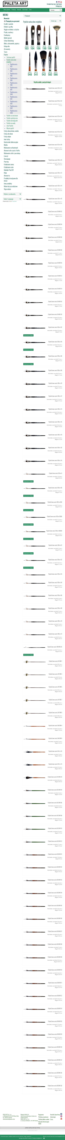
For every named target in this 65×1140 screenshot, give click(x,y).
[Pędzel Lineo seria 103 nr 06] (34, 132)
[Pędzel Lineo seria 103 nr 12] (34, 173)
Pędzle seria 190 (13, 79)
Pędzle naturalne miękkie (11, 61)
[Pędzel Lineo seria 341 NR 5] (34, 687)
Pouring (6, 161)
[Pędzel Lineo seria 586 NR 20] (34, 1047)
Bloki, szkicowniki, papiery (11, 43)
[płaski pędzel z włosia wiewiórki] (32, 36)
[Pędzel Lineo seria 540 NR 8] (34, 739)
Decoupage (7, 159)
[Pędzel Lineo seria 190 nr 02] (34, 560)
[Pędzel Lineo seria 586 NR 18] (34, 1034)
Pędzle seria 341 (13, 88)
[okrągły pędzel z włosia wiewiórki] (26, 36)
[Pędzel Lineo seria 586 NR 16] (34, 1022)
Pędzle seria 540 (13, 93)
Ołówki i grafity (8, 26)
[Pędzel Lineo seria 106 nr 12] (34, 396)
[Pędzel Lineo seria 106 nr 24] (34, 461)
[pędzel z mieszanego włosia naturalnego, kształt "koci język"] (36, 63)
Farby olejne (7, 136)
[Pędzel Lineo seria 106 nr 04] (34, 342)
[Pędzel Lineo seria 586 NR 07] (34, 932)
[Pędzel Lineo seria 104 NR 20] (34, 315)
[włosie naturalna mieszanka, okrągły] (55, 63)
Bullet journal (8, 38)
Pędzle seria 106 (13, 75)
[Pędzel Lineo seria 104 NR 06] (34, 237)
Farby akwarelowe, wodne (11, 131)
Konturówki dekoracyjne (11, 142)
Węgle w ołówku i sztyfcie (11, 29)
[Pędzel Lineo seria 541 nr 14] (34, 764)
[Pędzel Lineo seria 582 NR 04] (34, 790)
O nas (51, 1119)
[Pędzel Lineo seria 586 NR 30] (34, 1086)
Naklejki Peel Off (9, 170)
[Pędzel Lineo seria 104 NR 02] (34, 212)
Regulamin (41, 1115)
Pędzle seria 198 (13, 84)
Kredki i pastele (8, 24)
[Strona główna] (15, 4)
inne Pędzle (10, 126)
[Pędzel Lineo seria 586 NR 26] (34, 1073)
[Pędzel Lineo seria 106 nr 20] (34, 448)
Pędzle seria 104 (13, 70)
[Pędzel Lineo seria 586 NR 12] (34, 996)
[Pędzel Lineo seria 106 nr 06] (34, 356)
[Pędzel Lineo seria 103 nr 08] (34, 145)
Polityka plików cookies (43, 1119)
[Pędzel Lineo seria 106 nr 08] (34, 371)
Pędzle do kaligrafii (12, 121)
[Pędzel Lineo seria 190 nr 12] (34, 634)
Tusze (5, 52)
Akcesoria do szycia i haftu (12, 150)
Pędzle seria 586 (13, 112)
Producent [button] (27, 16)
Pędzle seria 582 (13, 107)
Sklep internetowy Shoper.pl (32, 1130)
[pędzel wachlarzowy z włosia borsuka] (56, 36)
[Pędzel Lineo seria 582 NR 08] (34, 816)
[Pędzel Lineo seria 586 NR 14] (34, 1009)
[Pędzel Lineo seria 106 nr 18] (34, 435)
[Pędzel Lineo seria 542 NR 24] (34, 777)
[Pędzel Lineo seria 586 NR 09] (34, 957)
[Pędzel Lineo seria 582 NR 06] (34, 803)
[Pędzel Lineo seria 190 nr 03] (34, 574)
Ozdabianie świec (9, 164)
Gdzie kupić (53, 1117)
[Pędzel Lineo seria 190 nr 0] (34, 473)
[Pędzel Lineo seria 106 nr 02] (34, 327)
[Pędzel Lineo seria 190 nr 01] (34, 545)
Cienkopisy (7, 35)
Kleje (5, 173)
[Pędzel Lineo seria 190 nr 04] (34, 583)
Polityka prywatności (43, 1117)
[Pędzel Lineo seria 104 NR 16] (34, 302)
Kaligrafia (7, 46)
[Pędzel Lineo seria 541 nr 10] (34, 751)
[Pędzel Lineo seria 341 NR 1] (34, 661)
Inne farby (7, 139)
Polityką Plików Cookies (37, 1136)
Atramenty (7, 49)
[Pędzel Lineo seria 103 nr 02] (34, 101)
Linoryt (6, 156)
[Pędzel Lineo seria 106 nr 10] (34, 383)
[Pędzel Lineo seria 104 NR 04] (34, 225)
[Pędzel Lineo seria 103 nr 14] (34, 186)
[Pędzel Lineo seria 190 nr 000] (34, 502)
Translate (14, 201)
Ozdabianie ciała (8, 167)
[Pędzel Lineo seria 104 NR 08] (34, 250)
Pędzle (6, 54)
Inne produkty (8, 183)
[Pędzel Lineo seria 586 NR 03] (34, 880)
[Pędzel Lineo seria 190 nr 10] (34, 621)
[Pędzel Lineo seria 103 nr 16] (34, 199)
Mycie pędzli (10, 128)
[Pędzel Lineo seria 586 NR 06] (34, 919)
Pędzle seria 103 (13, 65)
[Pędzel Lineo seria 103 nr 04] (34, 117)
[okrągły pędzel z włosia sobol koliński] (49, 36)
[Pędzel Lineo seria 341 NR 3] (34, 674)
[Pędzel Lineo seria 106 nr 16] (34, 422)
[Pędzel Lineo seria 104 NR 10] (34, 263)
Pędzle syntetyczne (12, 118)
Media (6, 145)
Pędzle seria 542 (13, 102)
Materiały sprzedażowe (10, 186)
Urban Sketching (9, 40)
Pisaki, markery (8, 32)
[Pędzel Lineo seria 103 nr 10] (34, 160)
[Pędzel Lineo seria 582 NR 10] (34, 829)
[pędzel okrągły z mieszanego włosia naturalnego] (29, 63)
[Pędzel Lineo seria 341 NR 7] (34, 700)
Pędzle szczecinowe (12, 116)
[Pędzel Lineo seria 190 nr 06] (34, 596)
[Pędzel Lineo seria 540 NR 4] (34, 726)
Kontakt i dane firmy (55, 1115)
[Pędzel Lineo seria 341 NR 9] (34, 713)
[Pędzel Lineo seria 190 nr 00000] (34, 531)
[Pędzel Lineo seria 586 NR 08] (34, 944)
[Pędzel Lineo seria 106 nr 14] (34, 409)
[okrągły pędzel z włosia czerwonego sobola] (44, 36)
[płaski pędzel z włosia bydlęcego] (39, 36)
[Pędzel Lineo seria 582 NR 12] (34, 841)
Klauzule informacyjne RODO (43, 1123)
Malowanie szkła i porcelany (12, 153)
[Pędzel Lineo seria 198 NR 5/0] (34, 647)
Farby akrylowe (8, 133)
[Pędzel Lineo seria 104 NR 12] (34, 276)
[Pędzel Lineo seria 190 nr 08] (34, 608)
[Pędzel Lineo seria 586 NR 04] (34, 893)
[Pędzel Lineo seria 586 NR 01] (34, 854)
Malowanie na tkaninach (11, 147)
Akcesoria (7, 175)
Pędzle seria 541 (13, 98)
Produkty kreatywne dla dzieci (11, 179)
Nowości (6, 18)
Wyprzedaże (7, 189)
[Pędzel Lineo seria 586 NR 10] (34, 970)
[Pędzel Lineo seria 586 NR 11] (34, 983)
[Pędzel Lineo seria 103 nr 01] (34, 88)
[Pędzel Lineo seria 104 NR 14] (34, 289)
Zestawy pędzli (11, 57)
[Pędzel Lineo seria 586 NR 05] (34, 906)
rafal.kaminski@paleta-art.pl (9, 1119)
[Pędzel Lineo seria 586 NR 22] (34, 1060)
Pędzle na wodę (11, 123)
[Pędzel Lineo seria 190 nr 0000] (34, 517)
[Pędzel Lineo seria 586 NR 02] (34, 867)
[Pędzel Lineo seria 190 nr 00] (34, 488)
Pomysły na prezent (12, 21)
